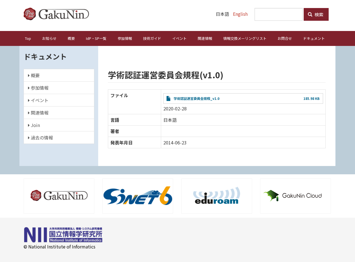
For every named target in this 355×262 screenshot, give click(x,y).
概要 (71, 38)
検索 (318, 14)
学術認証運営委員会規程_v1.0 (196, 98)
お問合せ (285, 38)
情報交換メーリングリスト (245, 38)
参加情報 (125, 38)
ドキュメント (314, 38)
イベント (179, 38)
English (240, 14)
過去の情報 (41, 137)
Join (35, 125)
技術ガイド (152, 38)
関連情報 (205, 38)
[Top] (58, 13)
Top (28, 38)
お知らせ (49, 38)
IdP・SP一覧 (96, 38)
